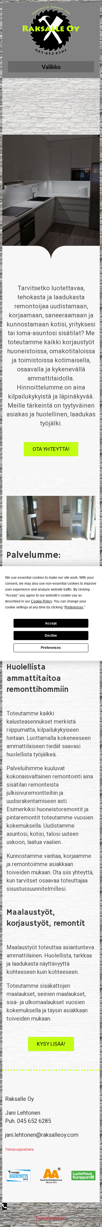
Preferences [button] (74, 607)
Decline (51, 636)
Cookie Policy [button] (41, 601)
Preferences (51, 648)
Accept (51, 623)
